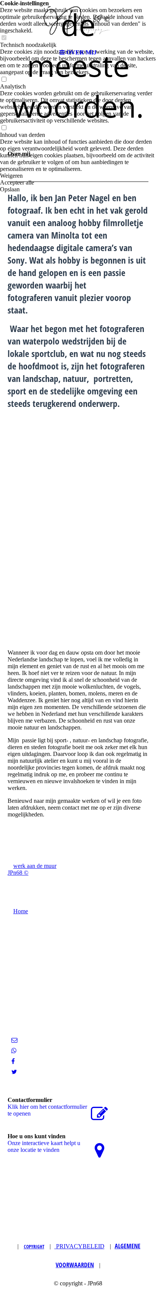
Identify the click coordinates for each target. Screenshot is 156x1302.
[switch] (4, 79)
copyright (34, 1246)
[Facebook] (13, 1061)
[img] (78, 23)
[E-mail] (14, 1040)
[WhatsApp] (14, 1050)
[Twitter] (14, 1072)
